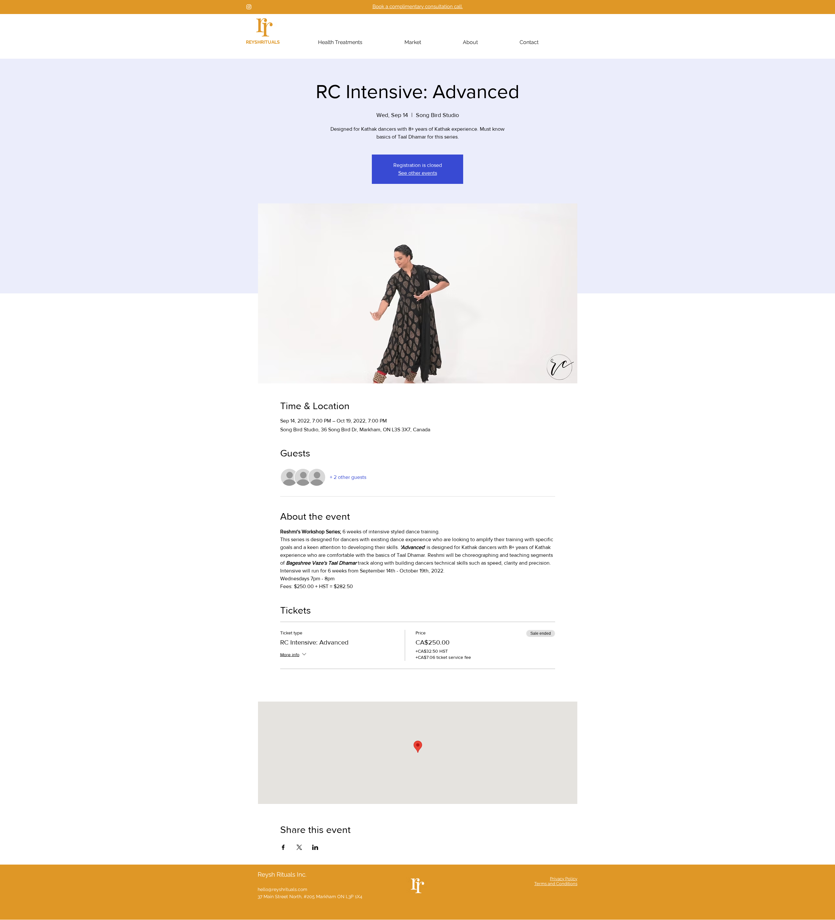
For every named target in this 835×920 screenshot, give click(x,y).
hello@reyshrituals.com (282, 889)
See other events (417, 173)
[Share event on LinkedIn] (315, 847)
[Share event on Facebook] (283, 847)
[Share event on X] (299, 847)
